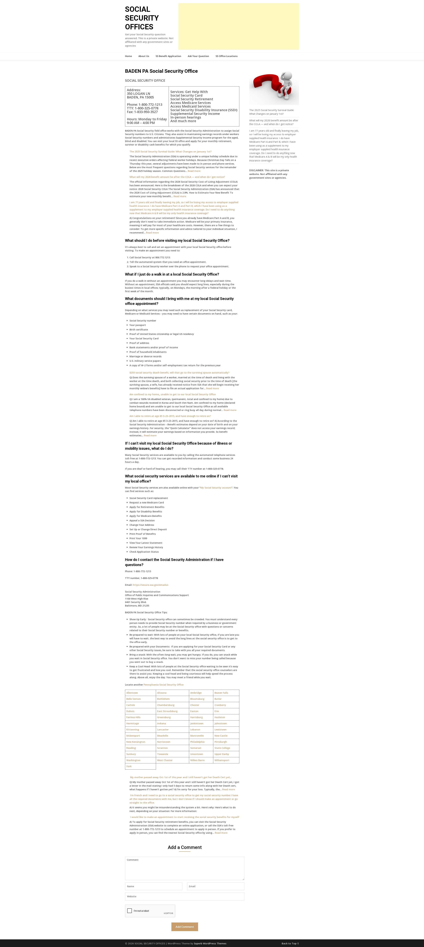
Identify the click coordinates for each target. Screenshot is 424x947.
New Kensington (135, 741)
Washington (133, 760)
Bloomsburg (197, 698)
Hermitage (132, 723)
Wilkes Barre (197, 760)
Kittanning (132, 729)
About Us (143, 56)
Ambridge (196, 692)
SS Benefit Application (168, 56)
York (129, 766)
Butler (218, 698)
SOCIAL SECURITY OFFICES (142, 18)
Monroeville (197, 735)
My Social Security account (216, 487)
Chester (194, 705)
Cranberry (220, 705)
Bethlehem (163, 698)
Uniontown (196, 754)
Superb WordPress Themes (210, 943)
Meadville (162, 735)
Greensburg (164, 717)
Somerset (195, 747)
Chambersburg (165, 705)
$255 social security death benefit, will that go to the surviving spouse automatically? (179, 372)
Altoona (161, 692)
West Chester (165, 760)
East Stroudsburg (167, 711)
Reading (131, 747)
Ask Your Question (198, 56)
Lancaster (163, 729)
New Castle (220, 735)
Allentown (132, 692)
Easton (194, 711)
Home (128, 56)
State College (222, 747)
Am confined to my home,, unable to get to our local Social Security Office (173, 394)
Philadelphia (197, 741)
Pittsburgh (220, 741)
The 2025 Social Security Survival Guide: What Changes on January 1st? (171, 151)
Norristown (163, 741)
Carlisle (130, 705)
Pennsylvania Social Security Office (164, 684)
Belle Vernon (133, 698)
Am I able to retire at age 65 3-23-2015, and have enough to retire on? (170, 416)
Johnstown (220, 723)
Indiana (161, 723)
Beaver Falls (221, 692)
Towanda (162, 754)
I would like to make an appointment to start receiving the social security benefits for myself (184, 817)
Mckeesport (133, 735)
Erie (216, 711)
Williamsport (221, 760)
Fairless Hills (133, 717)
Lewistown (220, 729)
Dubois (130, 711)
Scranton (162, 747)
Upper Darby (221, 754)
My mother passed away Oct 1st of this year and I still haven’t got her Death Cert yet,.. (181, 777)
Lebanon (195, 729)
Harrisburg (196, 717)
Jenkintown (196, 723)
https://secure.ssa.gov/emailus (150, 584)
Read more (194, 170)
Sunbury (131, 754)
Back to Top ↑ (290, 943)
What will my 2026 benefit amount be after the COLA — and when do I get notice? (177, 176)
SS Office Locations (227, 56)
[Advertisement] (238, 26)
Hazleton (219, 717)
